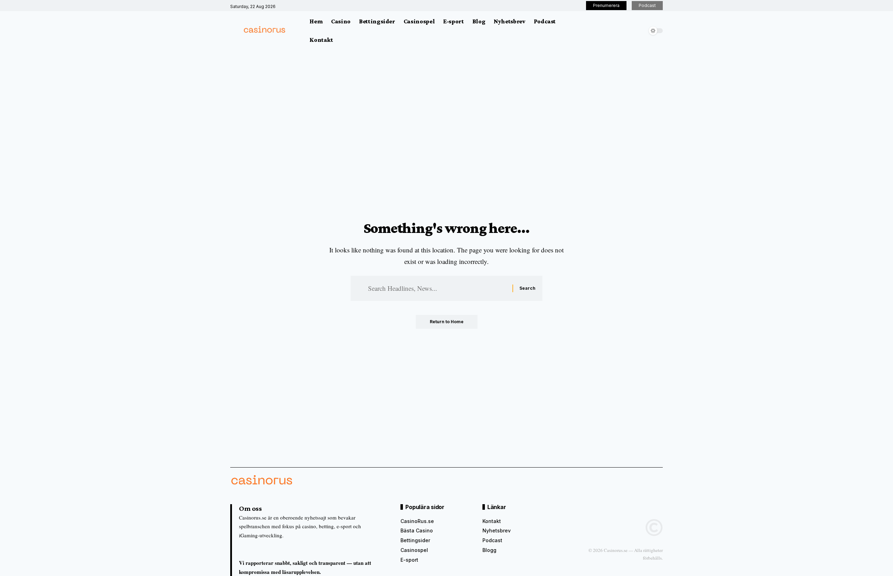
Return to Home (447, 321)
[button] (640, 30)
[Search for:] (437, 288)
